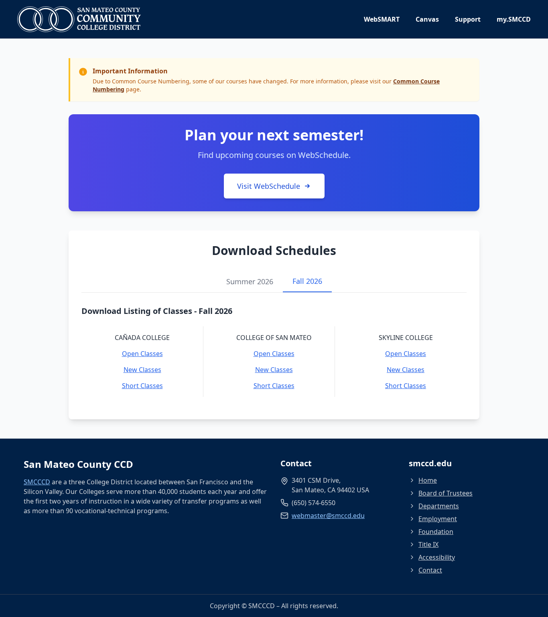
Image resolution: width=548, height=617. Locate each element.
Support (468, 19)
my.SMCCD (514, 19)
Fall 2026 (307, 281)
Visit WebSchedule (268, 186)
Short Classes (142, 385)
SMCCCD (37, 481)
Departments (438, 506)
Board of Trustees (445, 493)
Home (427, 480)
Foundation (435, 531)
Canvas (427, 19)
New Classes (142, 369)
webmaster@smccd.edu (328, 515)
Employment (437, 518)
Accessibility (436, 557)
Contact (430, 570)
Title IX (428, 544)
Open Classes (142, 353)
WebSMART (382, 19)
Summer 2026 (249, 281)
